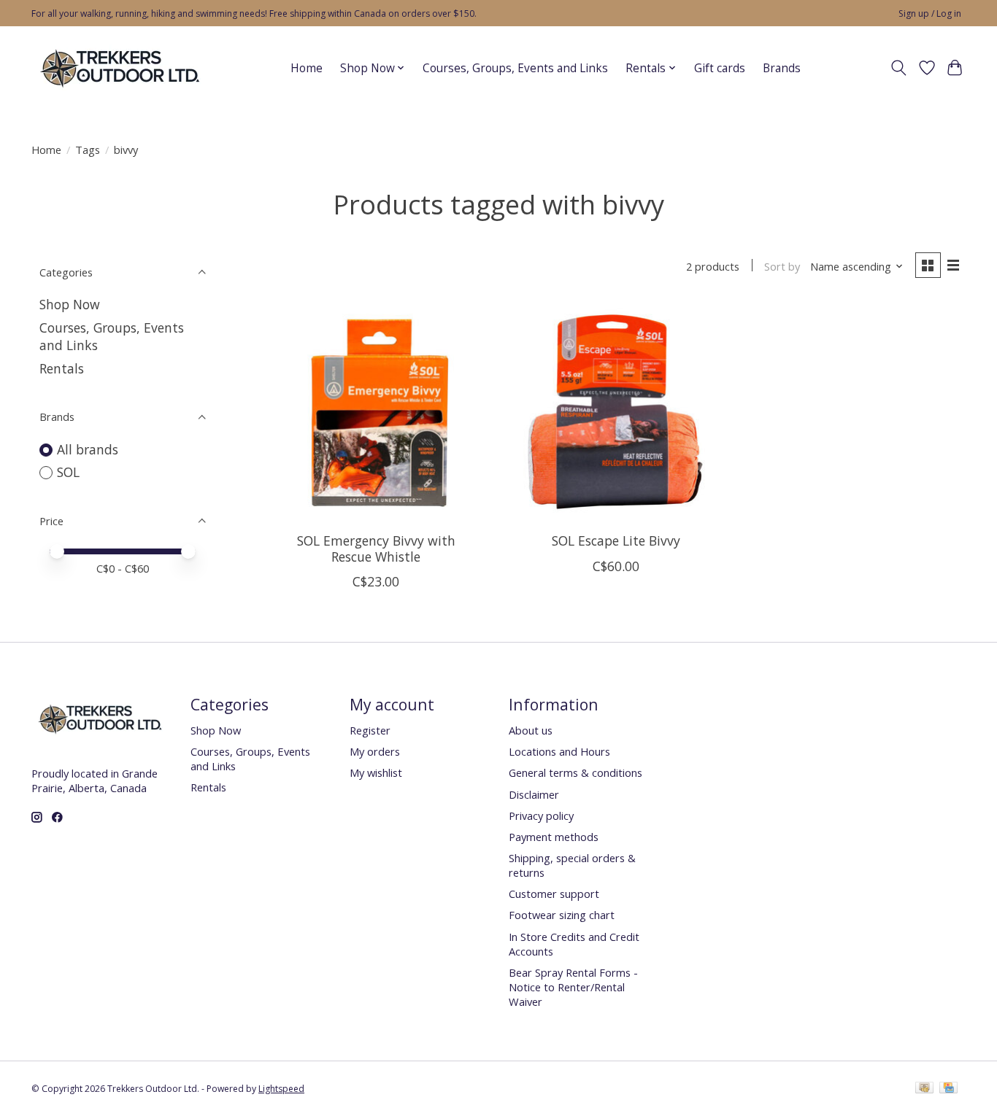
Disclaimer (534, 794)
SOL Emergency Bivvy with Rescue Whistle (376, 548)
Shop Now (69, 304)
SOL (68, 472)
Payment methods (553, 836)
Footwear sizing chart (562, 914)
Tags (87, 149)
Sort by (782, 266)
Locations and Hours (559, 751)
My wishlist (376, 772)
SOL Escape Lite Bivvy (616, 540)
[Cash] (924, 1089)
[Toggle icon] (898, 68)
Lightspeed (281, 1088)
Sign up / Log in (929, 13)
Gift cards (719, 68)
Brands (782, 68)
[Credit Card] (948, 1089)
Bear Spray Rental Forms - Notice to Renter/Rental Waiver (573, 987)
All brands (87, 449)
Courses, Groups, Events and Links (515, 68)
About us (531, 730)
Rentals (61, 368)
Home (306, 68)
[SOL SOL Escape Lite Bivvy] (615, 412)
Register (370, 730)
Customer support (554, 893)
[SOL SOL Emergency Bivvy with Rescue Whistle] (376, 412)
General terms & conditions (575, 772)
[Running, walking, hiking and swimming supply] (120, 67)
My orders (375, 751)
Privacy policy (541, 815)
